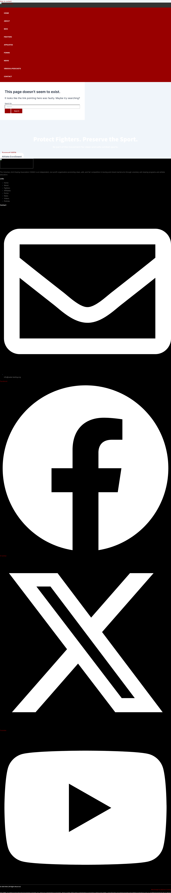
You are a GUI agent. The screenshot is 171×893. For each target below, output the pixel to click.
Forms (7, 53)
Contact (8, 76)
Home (6, 13)
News (6, 61)
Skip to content (6, 1)
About (7, 21)
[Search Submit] (8, 111)
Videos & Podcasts (12, 69)
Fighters (8, 37)
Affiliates (8, 45)
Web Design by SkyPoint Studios (161, 890)
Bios (6, 29)
